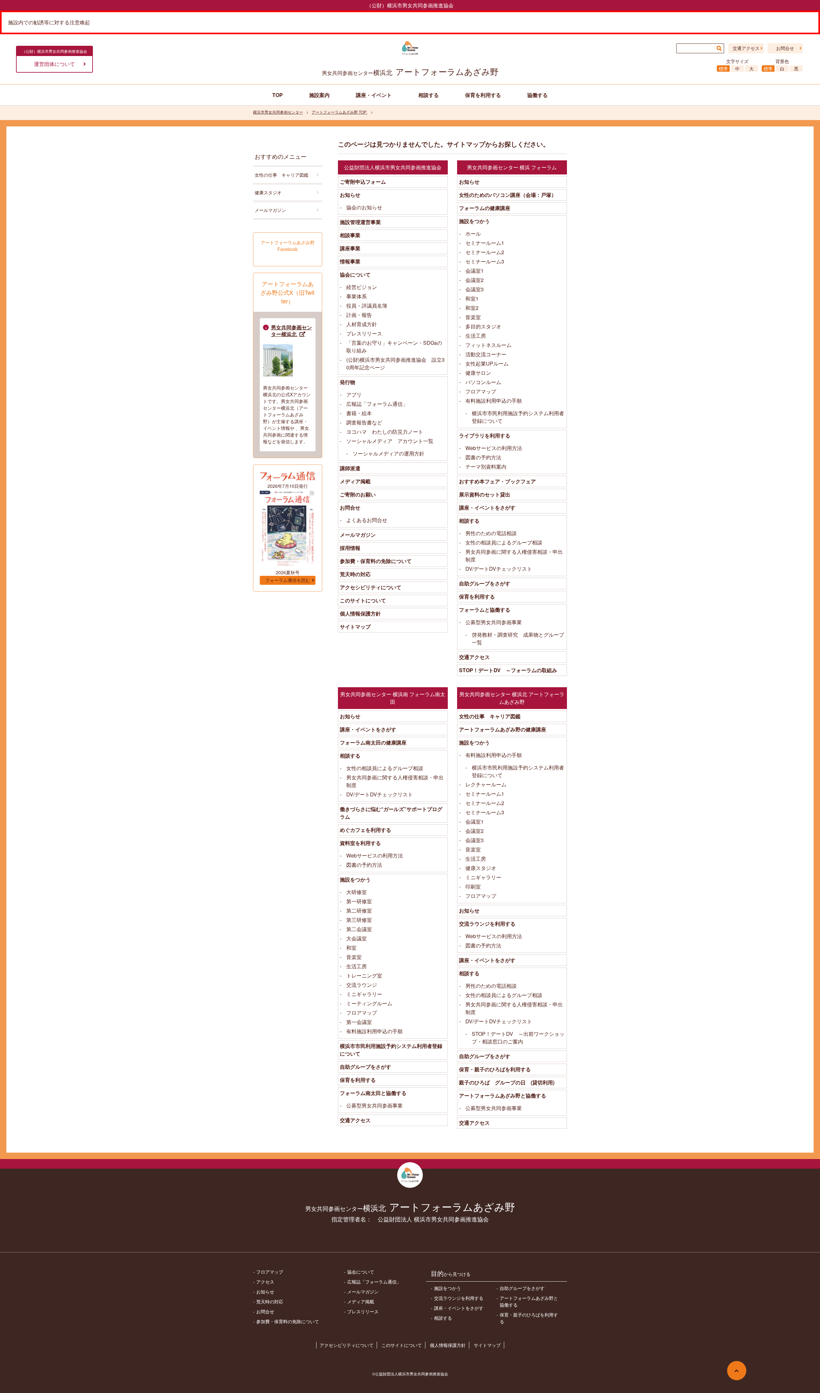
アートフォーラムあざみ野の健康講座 (502, 729)
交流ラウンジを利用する (487, 923)
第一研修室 (359, 901)
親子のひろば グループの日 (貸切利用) (506, 1082)
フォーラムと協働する (484, 609)
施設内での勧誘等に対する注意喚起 (49, 22)
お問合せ (785, 48)
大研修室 (356, 892)
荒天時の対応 (355, 574)
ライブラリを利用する (484, 435)
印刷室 (473, 886)
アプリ (354, 394)
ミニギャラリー (364, 994)
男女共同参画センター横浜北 (291, 331)
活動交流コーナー (485, 354)
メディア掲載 (355, 481)
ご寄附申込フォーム (363, 181)
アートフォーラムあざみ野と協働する (502, 1095)
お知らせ (350, 194)
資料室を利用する (360, 843)
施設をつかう (474, 221)
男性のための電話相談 (491, 533)
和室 (351, 947)
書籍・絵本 (359, 413)
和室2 (472, 307)
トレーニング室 (364, 975)
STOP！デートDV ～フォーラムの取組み (508, 670)
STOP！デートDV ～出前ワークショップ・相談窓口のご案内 (518, 1037)
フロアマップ (480, 391)
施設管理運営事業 (360, 222)
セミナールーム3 (484, 261)
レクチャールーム (485, 784)
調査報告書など (364, 422)
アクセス (265, 1281)
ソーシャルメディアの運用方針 (388, 453)
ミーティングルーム (369, 1003)
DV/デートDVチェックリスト (498, 568)
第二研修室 (359, 910)
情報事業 (350, 261)
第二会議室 (359, 929)
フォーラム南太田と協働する (373, 1093)
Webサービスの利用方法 (493, 448)
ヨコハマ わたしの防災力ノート (384, 431)
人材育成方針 (361, 324)
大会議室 (356, 938)
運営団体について (54, 64)
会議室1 (474, 270)
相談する (469, 520)
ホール (473, 233)
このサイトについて (363, 600)
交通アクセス (746, 48)
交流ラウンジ (361, 984)
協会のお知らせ (364, 207)
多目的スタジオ (483, 326)
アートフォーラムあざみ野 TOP (339, 112)
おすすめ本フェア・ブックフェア (497, 481)
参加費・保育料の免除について (376, 561)
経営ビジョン (361, 287)
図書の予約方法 (483, 457)
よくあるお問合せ (366, 520)
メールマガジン (358, 534)
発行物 (347, 382)
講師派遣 (350, 468)
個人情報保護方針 (360, 613)
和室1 (472, 298)
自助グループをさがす (484, 583)
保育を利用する (477, 596)
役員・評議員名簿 (366, 305)
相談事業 (350, 235)
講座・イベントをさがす (487, 507)
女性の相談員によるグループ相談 (503, 542)
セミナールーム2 (484, 252)
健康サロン (478, 372)
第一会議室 (359, 1022)
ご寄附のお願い (358, 494)
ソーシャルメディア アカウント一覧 (389, 441)
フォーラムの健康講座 (484, 208)
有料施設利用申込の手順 (493, 400)
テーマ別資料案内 (485, 466)
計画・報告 (359, 314)
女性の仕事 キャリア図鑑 (490, 716)
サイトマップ (355, 626)
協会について (355, 274)
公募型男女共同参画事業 (493, 622)
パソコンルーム (483, 382)
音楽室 (473, 317)
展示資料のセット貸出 (484, 494)
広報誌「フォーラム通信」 (377, 403)
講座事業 (350, 248)
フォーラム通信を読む (287, 580)
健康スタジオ (480, 868)
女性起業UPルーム (487, 363)
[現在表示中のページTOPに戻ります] (736, 1370)
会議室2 (474, 280)
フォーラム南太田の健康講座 (373, 742)
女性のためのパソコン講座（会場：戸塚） (507, 194)
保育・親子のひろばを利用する (495, 1069)
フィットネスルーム (488, 345)
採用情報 (350, 548)
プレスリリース (364, 333)
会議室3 (474, 289)
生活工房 (475, 335)
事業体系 (356, 296)
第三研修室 (359, 919)
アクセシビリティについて (370, 587)
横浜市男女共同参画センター (278, 112)
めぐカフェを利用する (365, 829)
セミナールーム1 (484, 242)
